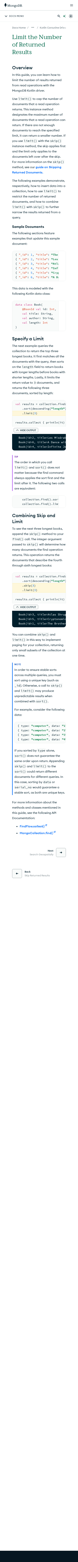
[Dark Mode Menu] (70, 16)
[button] (26, 430)
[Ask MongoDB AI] (64, 16)
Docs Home (19, 27)
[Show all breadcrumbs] (32, 27)
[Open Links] (71, 5)
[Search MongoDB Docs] (59, 16)
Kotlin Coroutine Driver (53, 27)
